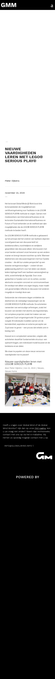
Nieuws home (11, 371)
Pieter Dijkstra (16, 368)
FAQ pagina (40, 428)
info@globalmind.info (18, 445)
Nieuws (40, 368)
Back (7, 141)
